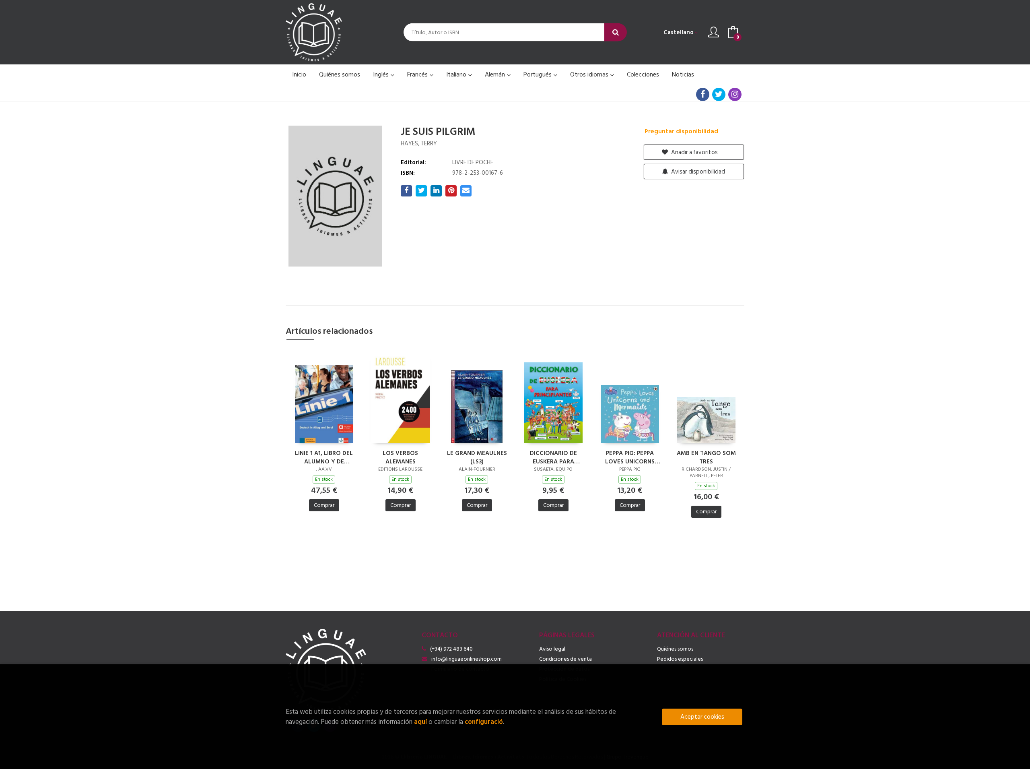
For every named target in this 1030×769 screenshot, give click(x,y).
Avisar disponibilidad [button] (697, 172)
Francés (418, 74)
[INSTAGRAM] (735, 94)
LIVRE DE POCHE (472, 162)
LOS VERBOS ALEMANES (400, 457)
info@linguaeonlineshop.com (466, 659)
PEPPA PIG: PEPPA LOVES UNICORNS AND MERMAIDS (630, 457)
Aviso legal (552, 648)
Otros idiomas (590, 74)
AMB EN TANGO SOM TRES (706, 457)
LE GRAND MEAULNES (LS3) (477, 457)
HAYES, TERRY (419, 144)
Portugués (538, 74)
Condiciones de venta (565, 659)
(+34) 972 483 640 (451, 648)
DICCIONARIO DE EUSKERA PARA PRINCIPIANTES (553, 457)
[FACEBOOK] (702, 94)
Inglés (381, 74)
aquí (420, 721)
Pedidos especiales (680, 659)
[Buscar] (615, 32)
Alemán (496, 74)
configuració (484, 721)
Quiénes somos (675, 648)
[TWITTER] (718, 94)
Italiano (457, 74)
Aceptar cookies (702, 717)
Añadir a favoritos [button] (694, 152)
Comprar (324, 505)
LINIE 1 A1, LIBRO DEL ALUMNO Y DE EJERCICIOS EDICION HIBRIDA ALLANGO (324, 457)
